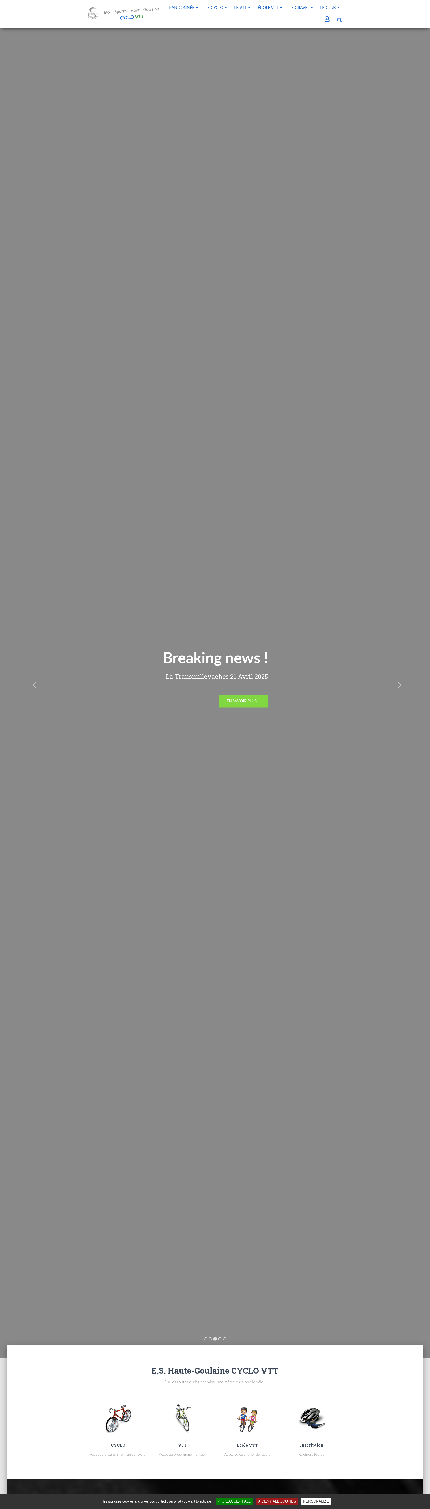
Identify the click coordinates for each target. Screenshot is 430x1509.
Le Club (328, 8)
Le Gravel (299, 8)
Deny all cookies (278, 1501)
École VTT (269, 8)
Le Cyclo (214, 8)
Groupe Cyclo (279, 694)
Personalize (316, 1501)
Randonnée (182, 8)
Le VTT (241, 8)
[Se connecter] (327, 19)
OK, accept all (236, 1501)
